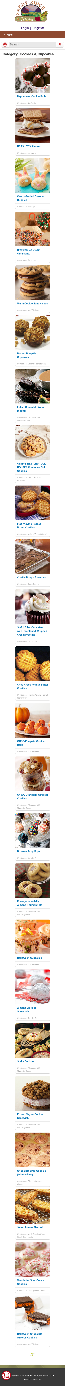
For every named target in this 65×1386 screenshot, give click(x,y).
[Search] (60, 45)
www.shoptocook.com (32, 1379)
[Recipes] (5, 45)
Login (25, 27)
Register (38, 27)
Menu (9, 34)
